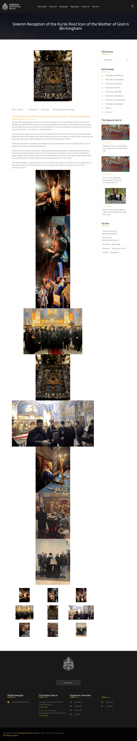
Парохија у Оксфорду (114, 79)
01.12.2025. (18, 109)
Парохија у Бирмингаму (65, 109)
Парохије (78, 710)
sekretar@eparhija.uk (20, 702)
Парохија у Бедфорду (114, 104)
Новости (85, 6)
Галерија (109, 706)
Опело (105, 252)
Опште (46, 109)
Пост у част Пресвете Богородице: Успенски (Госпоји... (52, 711)
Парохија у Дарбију (113, 91)
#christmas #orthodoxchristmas (110, 239)
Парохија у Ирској (112, 87)
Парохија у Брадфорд (114, 96)
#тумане (106, 244)
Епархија (64, 6)
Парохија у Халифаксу (114, 75)
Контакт (95, 6)
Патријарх (114, 252)
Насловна (42, 6)
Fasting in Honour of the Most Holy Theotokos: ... (51, 703)
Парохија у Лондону (113, 83)
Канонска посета (119, 248)
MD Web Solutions (10, 735)
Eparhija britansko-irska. (28, 733)
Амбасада (116, 244)
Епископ (53, 6)
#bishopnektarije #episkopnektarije (109, 232)
